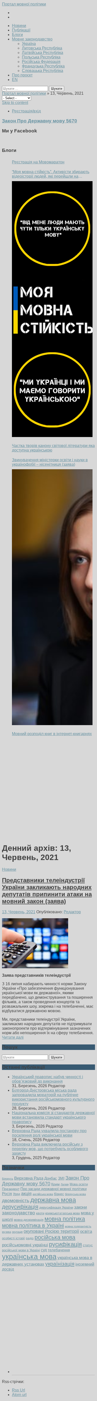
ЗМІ (61, 1178)
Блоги (17, 34)
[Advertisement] (48, 789)
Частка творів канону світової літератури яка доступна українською (53, 448)
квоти (40, 1213)
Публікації (21, 30)
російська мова (55, 1237)
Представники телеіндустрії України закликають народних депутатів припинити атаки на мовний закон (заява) (47, 891)
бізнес (59, 1194)
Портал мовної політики (24, 4)
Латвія (65, 1184)
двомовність (15, 1200)
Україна (29, 43)
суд (44, 1250)
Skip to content (15, 102)
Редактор (72, 912)
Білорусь (7, 1178)
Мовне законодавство (32, 39)
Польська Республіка (41, 57)
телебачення (59, 1250)
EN (15, 79)
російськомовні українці (25, 1245)
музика (6, 1231)
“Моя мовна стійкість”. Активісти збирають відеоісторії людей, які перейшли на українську (50, 174)
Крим (55, 1184)
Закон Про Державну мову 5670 (45, 1180)
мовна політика (65, 1219)
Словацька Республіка (42, 70)
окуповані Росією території (51, 1231)
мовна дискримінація (29, 1219)
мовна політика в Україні (33, 1225)
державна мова (53, 1199)
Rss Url (18, 1390)
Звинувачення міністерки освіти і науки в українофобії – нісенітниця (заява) (50, 462)
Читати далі (13, 1037)
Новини (19, 25)
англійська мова (43, 1194)
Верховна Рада (28, 1178)
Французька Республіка (43, 66)
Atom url (19, 1395)
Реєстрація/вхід (26, 111)
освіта (86, 1231)
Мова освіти (79, 1184)
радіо (30, 1238)
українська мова (29, 1256)
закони (80, 1207)
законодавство (18, 1212)
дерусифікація (20, 1207)
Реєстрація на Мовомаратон (38, 162)
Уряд (16, 1194)
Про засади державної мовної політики (53, 1189)
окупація (17, 1231)
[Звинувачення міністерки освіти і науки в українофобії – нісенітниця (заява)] (52, 597)
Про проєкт (22, 75)
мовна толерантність (78, 1226)
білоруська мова (75, 1194)
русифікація (65, 1244)
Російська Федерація (41, 61)
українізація (59, 1264)
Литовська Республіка (42, 48)
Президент (10, 1189)
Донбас (50, 1178)
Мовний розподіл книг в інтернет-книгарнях (52, 734)
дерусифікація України (56, 1207)
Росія (7, 1193)
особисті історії (13, 1238)
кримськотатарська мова (62, 1213)
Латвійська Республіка (42, 52)
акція (26, 1193)
